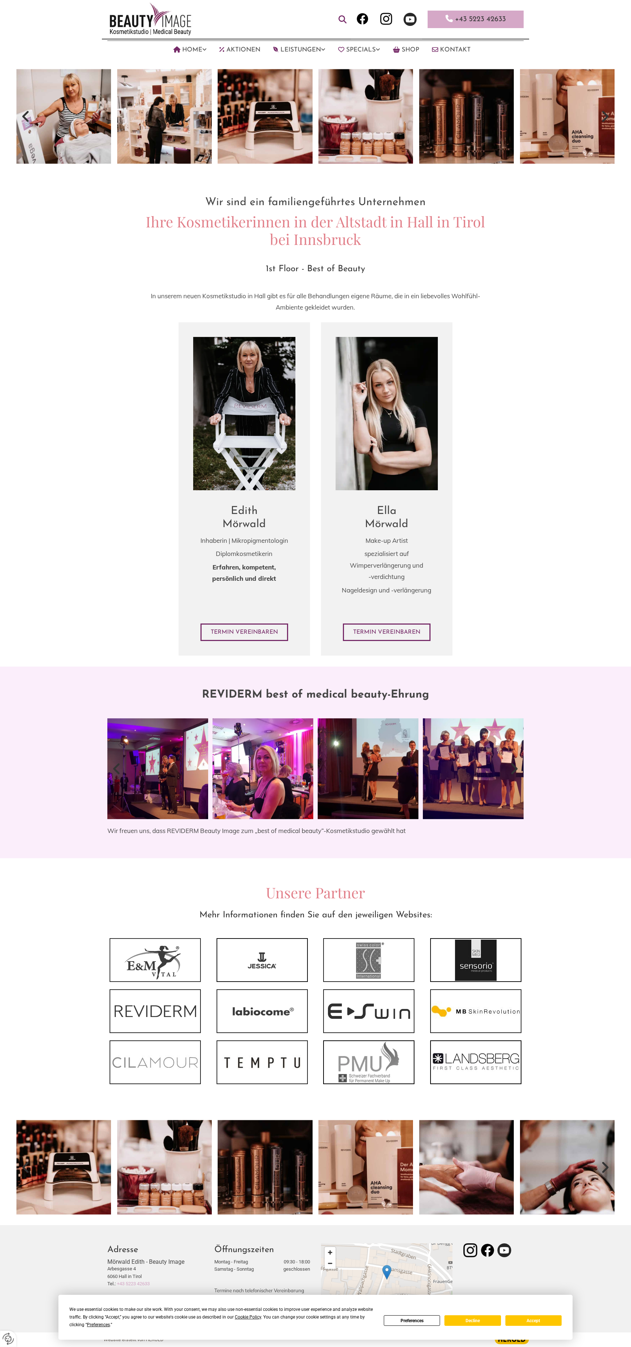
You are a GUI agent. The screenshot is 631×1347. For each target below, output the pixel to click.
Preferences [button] (98, 1324)
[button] (244, 632)
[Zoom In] (330, 1252)
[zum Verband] (369, 1062)
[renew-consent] (8, 1339)
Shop (410, 50)
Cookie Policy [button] (248, 1317)
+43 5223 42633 (133, 1283)
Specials (361, 50)
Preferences (412, 1320)
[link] (184, 50)
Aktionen (243, 50)
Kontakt (455, 50)
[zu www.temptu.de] (262, 1062)
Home (192, 50)
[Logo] (173, 18)
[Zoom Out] (330, 1263)
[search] (342, 19)
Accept (533, 1320)
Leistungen (300, 50)
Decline (473, 1320)
